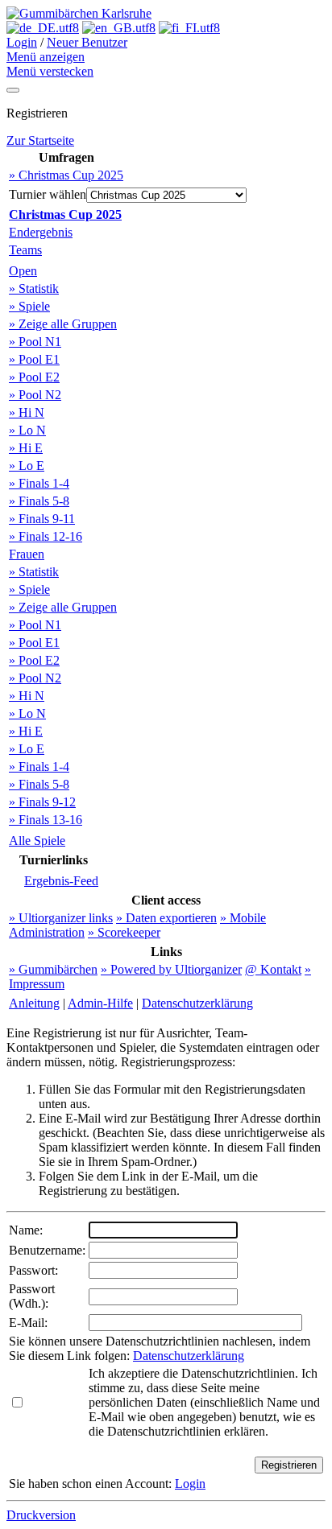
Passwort (32, 1270)
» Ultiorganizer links (61, 918)
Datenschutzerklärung (197, 1003)
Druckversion (41, 1515)
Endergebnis (41, 232)
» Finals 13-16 (45, 819)
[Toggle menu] (12, 90)
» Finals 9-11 (42, 518)
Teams (25, 250)
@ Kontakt (273, 969)
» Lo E (26, 465)
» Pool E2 (34, 377)
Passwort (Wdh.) (32, 1296)
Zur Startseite (40, 140)
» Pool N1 (35, 341)
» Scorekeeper (124, 932)
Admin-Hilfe (100, 1003)
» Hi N (26, 412)
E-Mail (26, 1322)
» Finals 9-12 (42, 802)
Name (24, 1230)
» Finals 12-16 (45, 536)
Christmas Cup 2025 (65, 214)
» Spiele (29, 306)
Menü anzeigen (45, 57)
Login (21, 42)
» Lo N (27, 430)
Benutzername (45, 1250)
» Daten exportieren (166, 918)
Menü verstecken (49, 71)
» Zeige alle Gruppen (63, 324)
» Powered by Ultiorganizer (171, 969)
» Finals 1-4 (39, 483)
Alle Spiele (37, 840)
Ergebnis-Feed (61, 881)
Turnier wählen (47, 194)
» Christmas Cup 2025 (66, 175)
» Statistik (34, 288)
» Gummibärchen (53, 969)
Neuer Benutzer (87, 42)
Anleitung (34, 1003)
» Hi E (26, 448)
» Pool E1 (34, 359)
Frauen (26, 554)
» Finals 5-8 (39, 501)
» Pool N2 (35, 395)
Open (23, 271)
